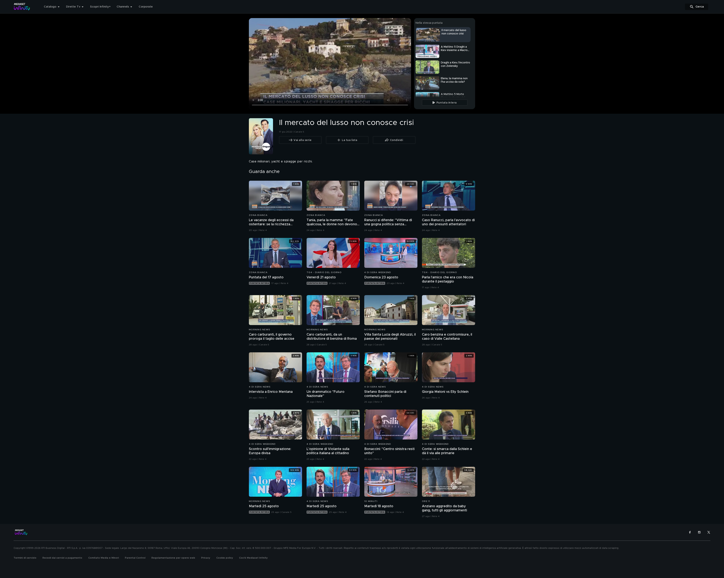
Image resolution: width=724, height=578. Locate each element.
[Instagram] (699, 532)
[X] (708, 532)
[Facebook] (690, 532)
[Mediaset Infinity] (22, 7)
